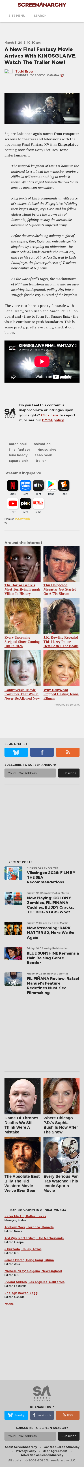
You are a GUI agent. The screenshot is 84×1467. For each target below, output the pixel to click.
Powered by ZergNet (67, 704)
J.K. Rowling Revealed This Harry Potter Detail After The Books (60, 642)
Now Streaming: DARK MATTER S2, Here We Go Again (50, 932)
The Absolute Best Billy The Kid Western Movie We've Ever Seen (22, 1183)
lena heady (18, 455)
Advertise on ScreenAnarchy (42, 1455)
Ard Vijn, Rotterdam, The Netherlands (34, 1238)
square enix (18, 460)
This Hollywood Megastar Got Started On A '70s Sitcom (59, 589)
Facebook (44, 1415)
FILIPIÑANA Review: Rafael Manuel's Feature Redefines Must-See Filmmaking (53, 985)
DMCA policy (53, 420)
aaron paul (18, 444)
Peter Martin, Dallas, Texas (25, 1216)
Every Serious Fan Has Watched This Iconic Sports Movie (61, 1183)
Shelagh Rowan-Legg (21, 1293)
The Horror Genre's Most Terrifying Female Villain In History (22, 589)
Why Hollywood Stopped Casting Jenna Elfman (61, 694)
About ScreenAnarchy (21, 1447)
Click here (49, 415)
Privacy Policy (26, 1451)
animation (42, 444)
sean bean (43, 455)
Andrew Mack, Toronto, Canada (29, 1227)
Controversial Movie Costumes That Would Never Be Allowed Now (22, 694)
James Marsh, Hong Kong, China (29, 1260)
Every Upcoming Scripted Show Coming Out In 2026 (22, 642)
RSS (70, 1415)
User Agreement (55, 1451)
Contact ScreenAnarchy (61, 1447)
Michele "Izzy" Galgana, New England (33, 1271)
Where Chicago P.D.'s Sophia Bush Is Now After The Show (60, 1125)
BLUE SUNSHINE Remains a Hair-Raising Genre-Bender (53, 958)
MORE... (10, 1304)
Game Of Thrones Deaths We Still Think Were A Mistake (21, 1125)
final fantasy (19, 449)
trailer (41, 460)
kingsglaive (46, 449)
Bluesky (19, 1415)
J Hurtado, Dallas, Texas (22, 1249)
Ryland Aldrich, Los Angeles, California (34, 1282)
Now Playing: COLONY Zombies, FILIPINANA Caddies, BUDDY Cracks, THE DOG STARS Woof (50, 904)
